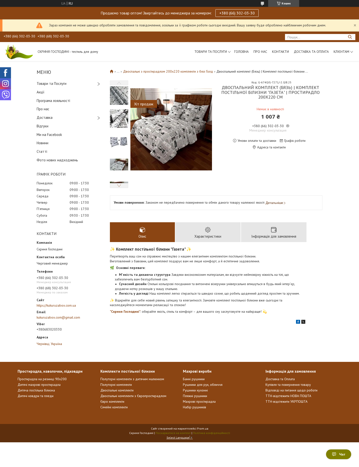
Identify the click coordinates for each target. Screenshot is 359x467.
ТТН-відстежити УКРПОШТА (286, 401)
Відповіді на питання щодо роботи (291, 390)
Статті (42, 151)
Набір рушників (194, 407)
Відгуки (42, 126)
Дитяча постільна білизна (36, 390)
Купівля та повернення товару (288, 384)
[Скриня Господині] (18, 51)
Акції (40, 92)
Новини (42, 143)
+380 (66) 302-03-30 (237, 13)
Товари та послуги (210, 51)
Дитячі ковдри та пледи (35, 396)
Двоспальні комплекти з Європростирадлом (133, 396)
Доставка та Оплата (311, 51)
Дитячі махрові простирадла (39, 384)
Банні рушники (194, 379)
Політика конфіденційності (211, 433)
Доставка (45, 117)
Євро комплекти (112, 401)
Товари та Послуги (51, 83)
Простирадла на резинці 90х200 (42, 379)
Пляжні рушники (195, 396)
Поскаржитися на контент (173, 433)
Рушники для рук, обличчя (202, 384)
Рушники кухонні (195, 390)
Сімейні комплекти (114, 407)
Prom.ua (202, 428)
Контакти (280, 51)
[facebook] (298, 322)
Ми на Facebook (49, 134)
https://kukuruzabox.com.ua (56, 305)
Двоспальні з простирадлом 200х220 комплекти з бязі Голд (168, 71)
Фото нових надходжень (57, 160)
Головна (241, 51)
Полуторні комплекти (116, 384)
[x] (303, 322)
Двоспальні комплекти (117, 390)
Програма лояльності (53, 100)
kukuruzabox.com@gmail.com (58, 317)
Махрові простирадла (199, 401)
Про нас (260, 51)
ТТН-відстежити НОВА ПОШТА (288, 396)
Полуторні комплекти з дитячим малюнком (132, 379)
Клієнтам (341, 51)
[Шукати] (349, 37)
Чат (342, 454)
